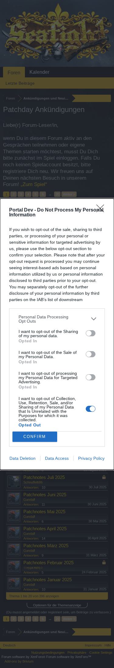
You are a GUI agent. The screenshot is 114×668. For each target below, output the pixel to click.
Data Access (57, 458)
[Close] (102, 210)
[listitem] (57, 319)
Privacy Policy (91, 458)
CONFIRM (34, 436)
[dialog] (57, 334)
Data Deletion (22, 458)
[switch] (90, 333)
